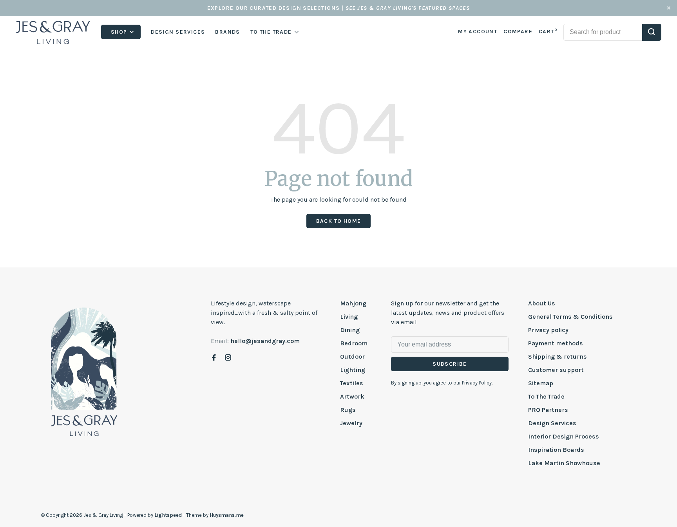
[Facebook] (214, 358)
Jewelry (351, 423)
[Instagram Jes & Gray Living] (228, 358)
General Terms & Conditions (570, 316)
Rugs (348, 409)
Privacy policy (548, 330)
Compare (517, 31)
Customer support (556, 370)
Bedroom (353, 343)
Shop (120, 32)
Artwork (352, 396)
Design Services (178, 32)
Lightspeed (168, 515)
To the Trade (271, 32)
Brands (227, 32)
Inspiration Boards (556, 449)
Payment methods (555, 343)
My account (477, 31)
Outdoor (352, 356)
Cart (548, 31)
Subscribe (450, 364)
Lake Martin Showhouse (564, 463)
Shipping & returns (557, 356)
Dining (350, 330)
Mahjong (353, 303)
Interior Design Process (563, 436)
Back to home (338, 221)
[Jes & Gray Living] (84, 371)
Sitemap (540, 383)
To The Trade (546, 396)
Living (349, 316)
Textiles (351, 383)
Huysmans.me (227, 515)
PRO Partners (548, 409)
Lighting (352, 370)
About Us (541, 303)
